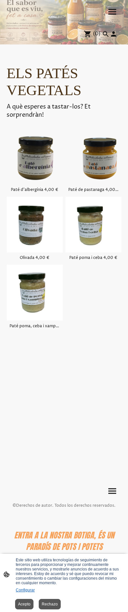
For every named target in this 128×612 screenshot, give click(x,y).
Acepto (24, 604)
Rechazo (50, 604)
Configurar (25, 590)
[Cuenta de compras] (113, 34)
